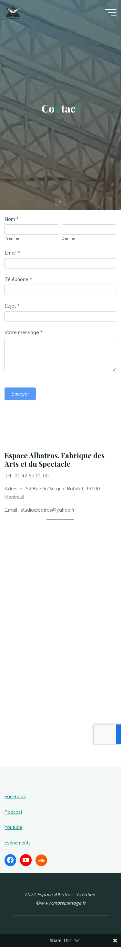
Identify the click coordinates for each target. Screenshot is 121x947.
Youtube (13, 827)
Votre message (24, 333)
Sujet (12, 306)
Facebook (15, 797)
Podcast (13, 812)
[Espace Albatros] (13, 12)
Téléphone (18, 279)
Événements (18, 843)
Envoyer (20, 394)
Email (12, 253)
